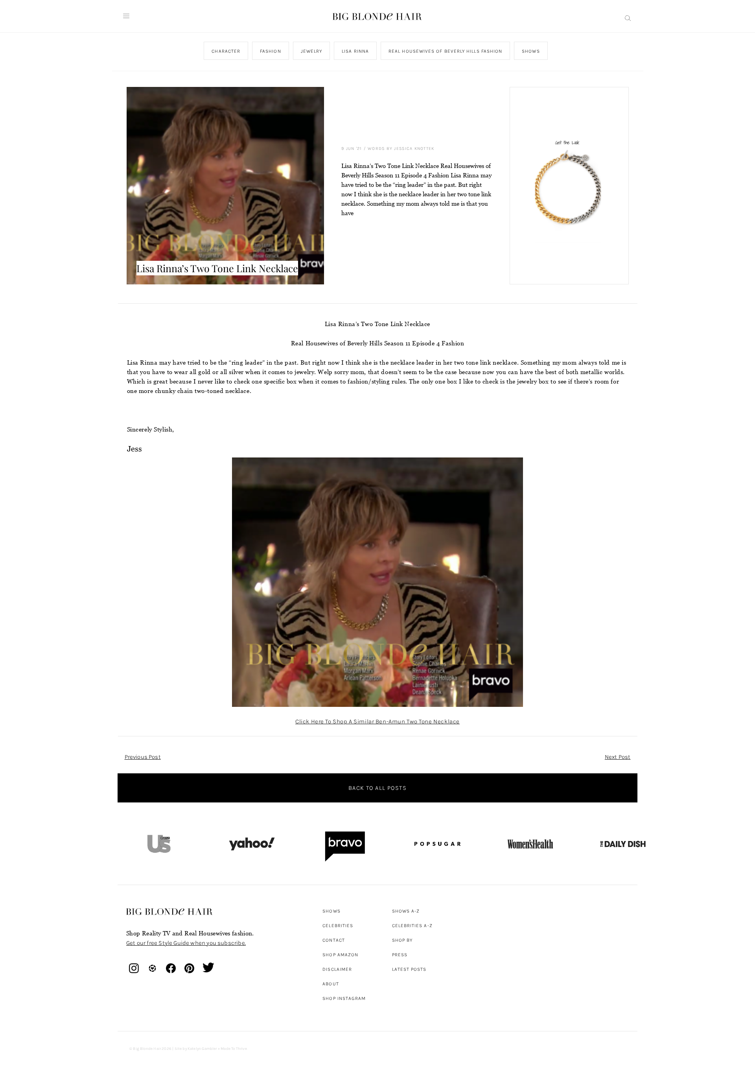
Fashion (270, 51)
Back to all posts (377, 787)
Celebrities (337, 925)
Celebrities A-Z (412, 925)
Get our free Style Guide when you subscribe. (186, 942)
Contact (333, 940)
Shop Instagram (344, 998)
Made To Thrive (234, 1048)
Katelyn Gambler (202, 1048)
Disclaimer (337, 969)
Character (226, 51)
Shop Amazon (340, 954)
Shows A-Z (406, 911)
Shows (531, 51)
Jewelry (311, 51)
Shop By (402, 940)
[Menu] (126, 16)
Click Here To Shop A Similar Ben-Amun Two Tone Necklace (377, 721)
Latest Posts (409, 969)
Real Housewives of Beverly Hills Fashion (445, 51)
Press (399, 954)
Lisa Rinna (355, 51)
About (330, 984)
